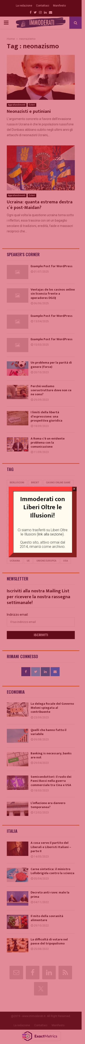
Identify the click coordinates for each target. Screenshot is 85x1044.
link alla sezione (50, 534)
